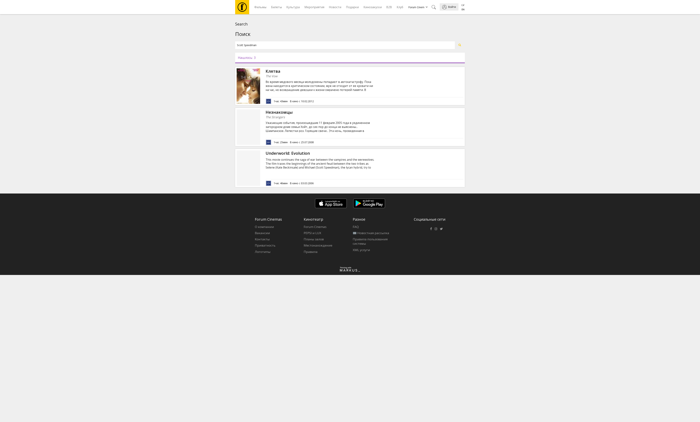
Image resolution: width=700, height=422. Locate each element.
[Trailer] (260, 86)
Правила (311, 252)
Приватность (265, 245)
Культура (293, 7)
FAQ (356, 227)
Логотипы (263, 252)
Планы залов (314, 239)
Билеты (276, 7)
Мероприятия (314, 7)
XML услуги (361, 250)
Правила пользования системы (370, 241)
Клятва (273, 71)
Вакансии (262, 233)
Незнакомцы (279, 112)
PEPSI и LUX (312, 233)
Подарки (352, 7)
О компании (264, 227)
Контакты (262, 239)
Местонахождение (318, 245)
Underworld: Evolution (288, 153)
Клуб (400, 7)
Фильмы (260, 7)
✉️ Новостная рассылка (371, 233)
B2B (389, 7)
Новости (335, 7)
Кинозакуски (372, 7)
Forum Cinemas (315, 227)
